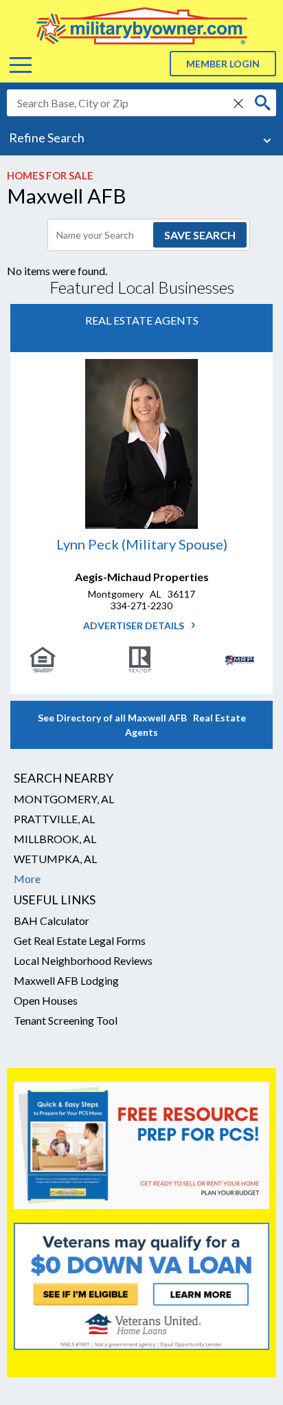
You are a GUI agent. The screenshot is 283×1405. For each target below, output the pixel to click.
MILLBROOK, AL (55, 838)
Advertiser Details (134, 625)
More (27, 878)
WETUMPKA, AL (55, 858)
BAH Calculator (51, 920)
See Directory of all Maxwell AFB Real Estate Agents (142, 725)
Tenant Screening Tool (65, 1020)
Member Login (223, 63)
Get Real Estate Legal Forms (80, 940)
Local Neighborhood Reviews (83, 960)
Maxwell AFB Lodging (66, 980)
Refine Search (46, 137)
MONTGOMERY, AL (64, 798)
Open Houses (46, 1000)
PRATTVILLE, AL (54, 818)
